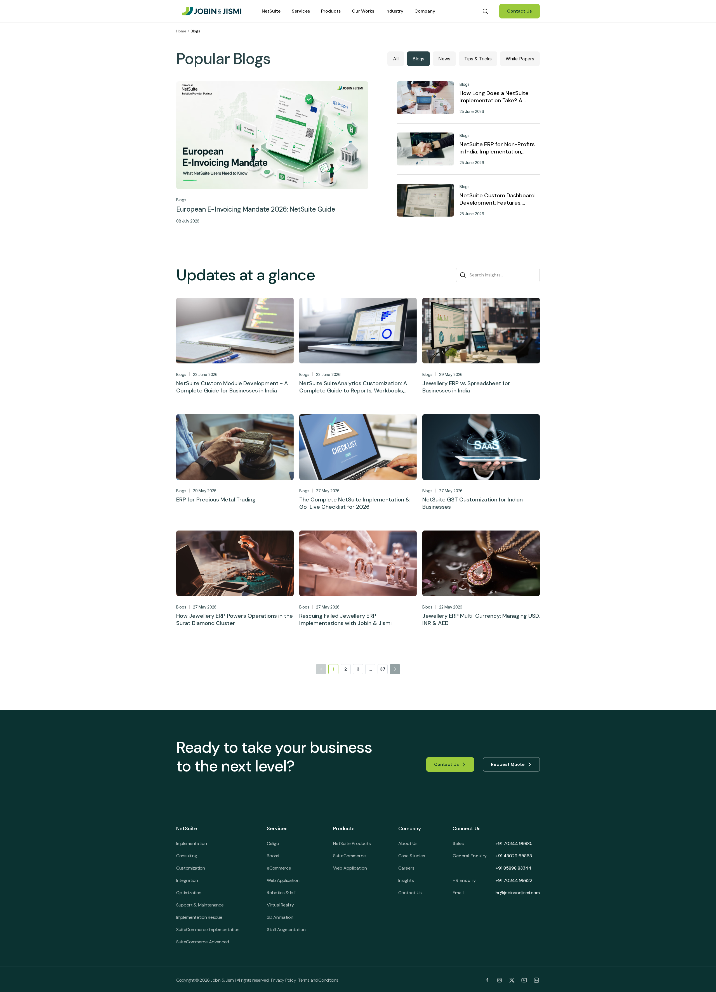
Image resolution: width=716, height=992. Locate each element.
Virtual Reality (280, 905)
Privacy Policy (283, 980)
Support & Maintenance (199, 905)
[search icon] (485, 11)
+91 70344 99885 (514, 843)
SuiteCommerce (349, 856)
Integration (187, 880)
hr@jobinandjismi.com (518, 893)
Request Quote (508, 764)
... (370, 669)
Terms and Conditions (318, 980)
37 (382, 669)
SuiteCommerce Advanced (202, 942)
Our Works (363, 11)
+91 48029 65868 (514, 856)
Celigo (273, 843)
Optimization (188, 893)
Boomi (273, 856)
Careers (406, 868)
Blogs (418, 58)
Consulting (186, 856)
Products (331, 11)
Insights (406, 880)
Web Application (283, 880)
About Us (408, 843)
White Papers (520, 58)
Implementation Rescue (199, 917)
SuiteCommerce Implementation (207, 929)
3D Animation (280, 917)
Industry (394, 11)
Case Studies (411, 856)
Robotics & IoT (281, 893)
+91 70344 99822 (514, 880)
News (444, 58)
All (396, 58)
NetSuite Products (352, 843)
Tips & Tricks (478, 58)
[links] (487, 980)
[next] (395, 669)
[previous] (321, 669)
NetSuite (271, 11)
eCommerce (279, 868)
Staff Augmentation (286, 929)
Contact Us (519, 11)
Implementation (191, 843)
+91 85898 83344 (513, 868)
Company (424, 11)
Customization (190, 868)
